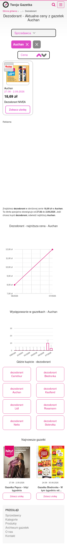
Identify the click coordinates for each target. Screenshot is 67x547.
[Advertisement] (33, 157)
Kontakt (10, 536)
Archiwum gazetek (17, 527)
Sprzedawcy (13, 515)
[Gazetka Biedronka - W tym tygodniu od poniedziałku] (50, 462)
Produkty (11, 523)
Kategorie (11, 519)
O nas (9, 532)
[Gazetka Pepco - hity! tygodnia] (17, 462)
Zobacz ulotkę (17, 496)
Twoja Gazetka (21, 4)
